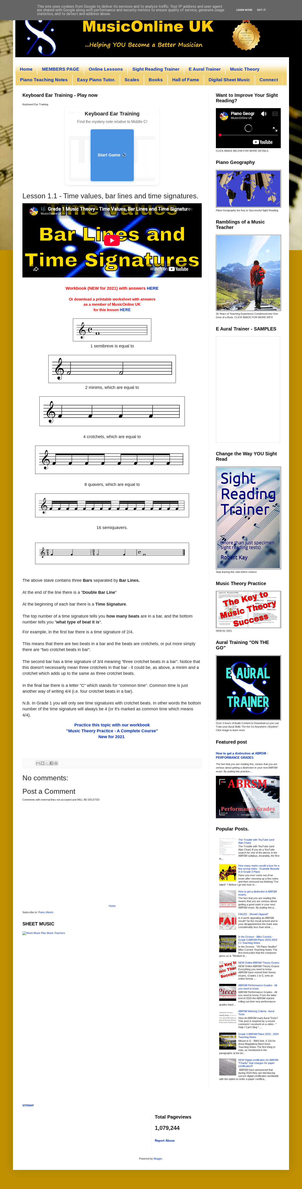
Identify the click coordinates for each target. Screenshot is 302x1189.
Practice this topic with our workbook (112, 725)
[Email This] (38, 763)
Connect (269, 79)
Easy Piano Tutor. (96, 79)
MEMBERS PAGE (60, 69)
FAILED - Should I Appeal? (253, 914)
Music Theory (245, 69)
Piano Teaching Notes (44, 79)
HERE (153, 288)
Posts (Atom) (45, 912)
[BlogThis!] (42, 763)
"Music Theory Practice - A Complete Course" (112, 731)
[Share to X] (47, 763)
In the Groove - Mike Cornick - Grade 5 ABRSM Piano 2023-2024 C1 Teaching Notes (257, 939)
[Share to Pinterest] (56, 763)
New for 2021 (111, 736)
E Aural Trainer (205, 69)
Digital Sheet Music (229, 79)
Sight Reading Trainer (155, 69)
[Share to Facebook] (51, 763)
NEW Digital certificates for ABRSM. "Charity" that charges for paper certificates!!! (258, 1063)
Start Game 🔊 (112, 155)
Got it (261, 10)
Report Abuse (165, 1140)
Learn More (244, 10)
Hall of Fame (185, 79)
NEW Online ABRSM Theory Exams (258, 962)
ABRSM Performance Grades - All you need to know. (257, 987)
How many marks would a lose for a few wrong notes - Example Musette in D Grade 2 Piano (258, 868)
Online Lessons (106, 69)
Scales (132, 79)
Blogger (158, 1158)
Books (156, 79)
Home (26, 69)
